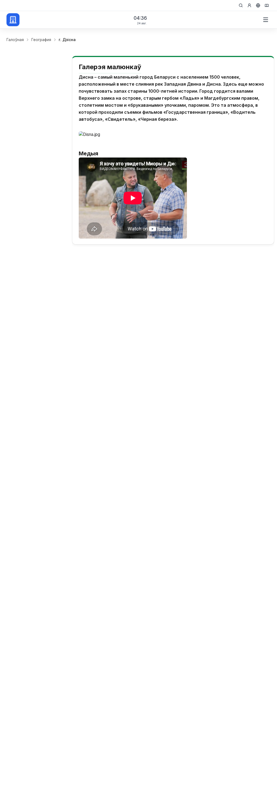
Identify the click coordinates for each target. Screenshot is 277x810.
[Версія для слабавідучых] (267, 5)
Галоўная (15, 39)
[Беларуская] (258, 5)
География (41, 39)
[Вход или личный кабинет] (249, 5)
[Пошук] (241, 5)
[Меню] (266, 20)
